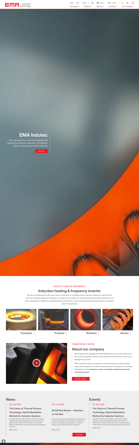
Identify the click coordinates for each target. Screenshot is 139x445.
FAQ (78, 3)
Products (87, 6)
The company (127, 6)
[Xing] (128, 3)
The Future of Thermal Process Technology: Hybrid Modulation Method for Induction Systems (109, 412)
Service (99, 6)
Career (84, 3)
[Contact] (109, 3)
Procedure (73, 6)
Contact (113, 3)
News (71, 3)
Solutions (112, 6)
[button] (36, 363)
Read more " (97, 428)
